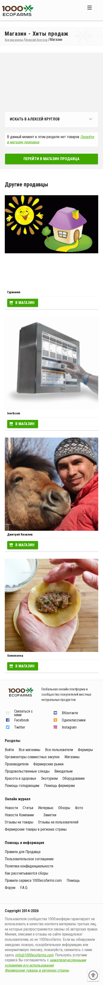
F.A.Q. (24, 887)
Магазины (72, 757)
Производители (17, 764)
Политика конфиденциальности (29, 866)
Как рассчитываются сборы (26, 873)
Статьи (28, 808)
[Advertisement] (51, 84)
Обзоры (64, 808)
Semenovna (15, 655)
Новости (11, 808)
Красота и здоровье (20, 778)
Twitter (19, 727)
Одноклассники (74, 720)
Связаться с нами (23, 713)
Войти (9, 749)
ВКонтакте (70, 713)
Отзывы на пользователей (58, 822)
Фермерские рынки (48, 764)
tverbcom (13, 413)
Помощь (73, 880)
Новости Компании (19, 815)
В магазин (24, 302)
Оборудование (74, 778)
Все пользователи (59, 749)
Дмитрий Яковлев (20, 534)
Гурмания (13, 292)
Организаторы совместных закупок (32, 757)
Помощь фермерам (59, 785)
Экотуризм (49, 778)
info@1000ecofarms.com (34, 955)
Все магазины (29, 749)
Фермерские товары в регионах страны (36, 829)
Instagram (69, 727)
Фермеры (85, 749)
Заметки (49, 815)
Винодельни (63, 771)
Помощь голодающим (22, 785)
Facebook (21, 720)
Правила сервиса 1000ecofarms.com (33, 880)
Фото (79, 808)
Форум (10, 887)
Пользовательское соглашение (29, 859)
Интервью (45, 808)
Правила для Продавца (22, 852)
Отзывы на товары (19, 822)
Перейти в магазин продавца (51, 159)
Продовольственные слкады (27, 771)
